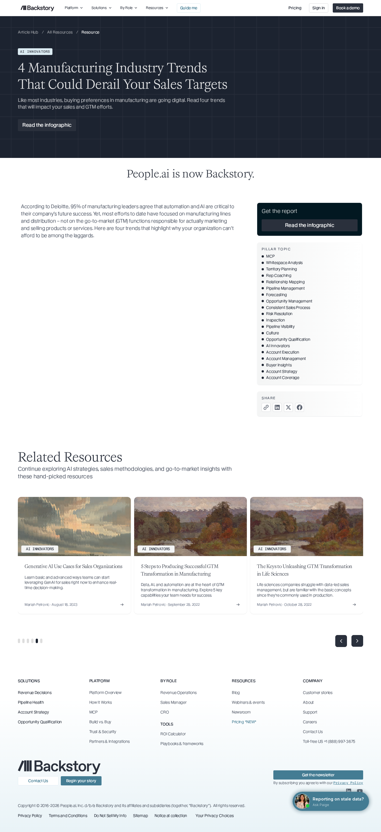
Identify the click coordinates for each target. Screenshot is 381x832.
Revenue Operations (178, 692)
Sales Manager (173, 702)
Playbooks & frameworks (181, 743)
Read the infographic (47, 125)
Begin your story (81, 780)
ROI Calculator (172, 734)
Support (310, 712)
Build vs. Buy (100, 722)
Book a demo (348, 8)
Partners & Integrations (109, 741)
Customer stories (317, 692)
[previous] (341, 641)
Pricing (294, 8)
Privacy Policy (30, 815)
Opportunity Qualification (40, 722)
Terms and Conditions (68, 815)
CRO (164, 712)
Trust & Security (103, 731)
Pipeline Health (31, 702)
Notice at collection (171, 815)
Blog (236, 692)
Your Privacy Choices (215, 815)
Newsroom (241, 712)
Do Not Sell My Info (110, 815)
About (308, 702)
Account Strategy (33, 712)
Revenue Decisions (34, 692)
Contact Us (312, 731)
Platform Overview (105, 692)
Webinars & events (248, 702)
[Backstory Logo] (37, 7)
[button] (74, 8)
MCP (93, 712)
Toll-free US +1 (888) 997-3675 (329, 741)
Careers (310, 722)
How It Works (100, 702)
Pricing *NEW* (244, 722)
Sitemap (140, 815)
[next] (357, 641)
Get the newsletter (318, 775)
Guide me (188, 8)
